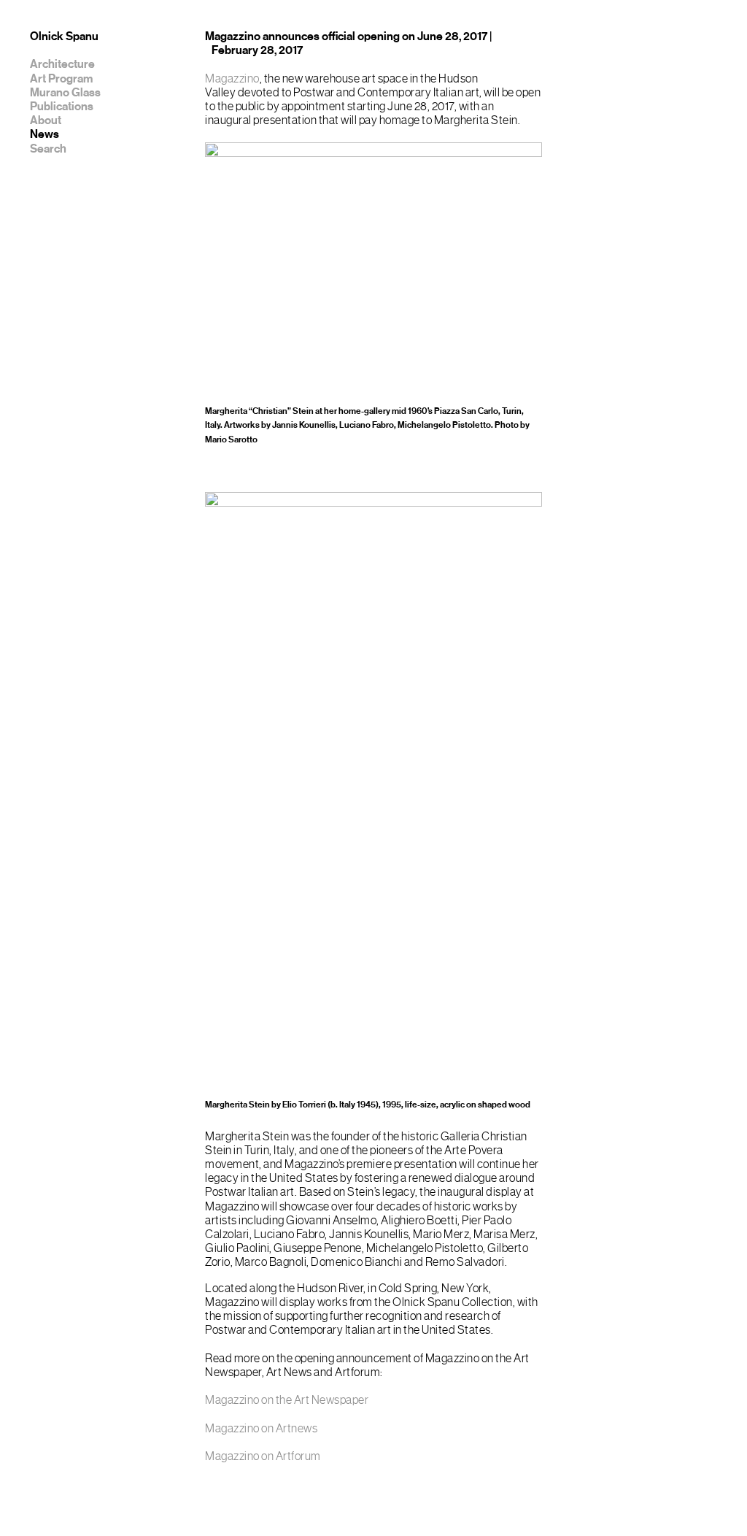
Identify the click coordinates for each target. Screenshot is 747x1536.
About (45, 120)
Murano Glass (65, 93)
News (44, 134)
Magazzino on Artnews (261, 1429)
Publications (61, 106)
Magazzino (232, 79)
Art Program (61, 79)
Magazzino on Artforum (263, 1456)
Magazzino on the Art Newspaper (286, 1400)
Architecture (62, 64)
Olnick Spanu (64, 36)
